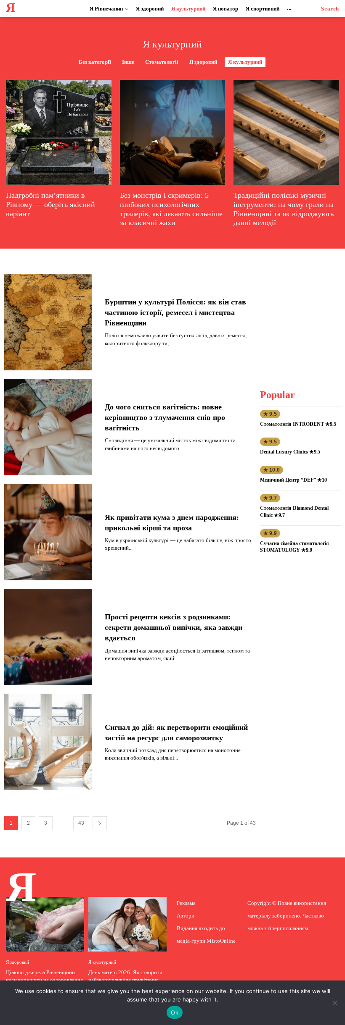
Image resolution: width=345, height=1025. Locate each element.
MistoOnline (221, 941)
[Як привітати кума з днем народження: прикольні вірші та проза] (48, 532)
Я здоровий (203, 62)
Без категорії (95, 62)
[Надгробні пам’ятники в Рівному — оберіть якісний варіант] (58, 132)
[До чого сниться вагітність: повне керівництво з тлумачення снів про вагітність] (48, 427)
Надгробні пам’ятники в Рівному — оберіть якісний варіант (50, 204)
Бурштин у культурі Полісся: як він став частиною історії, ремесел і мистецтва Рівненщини (175, 312)
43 (81, 823)
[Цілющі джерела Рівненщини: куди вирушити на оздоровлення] (45, 924)
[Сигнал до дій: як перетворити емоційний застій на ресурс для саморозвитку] (48, 742)
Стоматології (161, 62)
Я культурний (245, 62)
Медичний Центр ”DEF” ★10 (293, 480)
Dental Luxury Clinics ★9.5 (290, 452)
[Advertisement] (302, 316)
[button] (330, 8)
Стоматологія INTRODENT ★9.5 (298, 424)
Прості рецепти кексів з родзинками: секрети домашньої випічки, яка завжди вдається (173, 627)
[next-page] (100, 823)
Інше (128, 62)
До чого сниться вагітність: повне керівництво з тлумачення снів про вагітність (165, 417)
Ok (174, 1012)
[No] (334, 1003)
